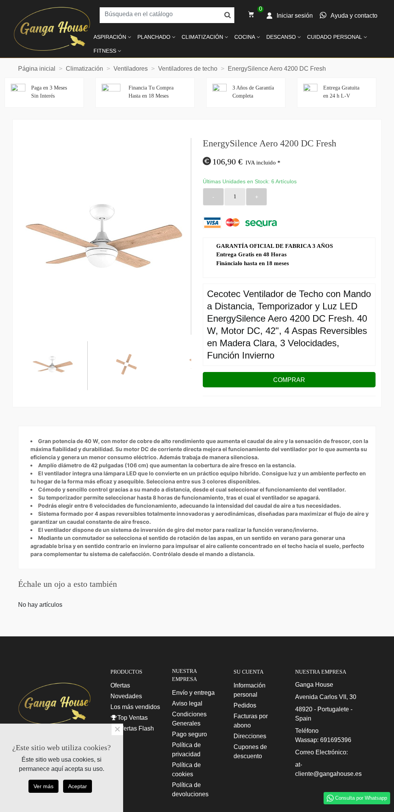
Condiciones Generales (189, 719)
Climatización (202, 37)
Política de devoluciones (190, 789)
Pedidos (245, 705)
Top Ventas (132, 717)
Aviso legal (187, 703)
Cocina (244, 37)
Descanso (281, 37)
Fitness (104, 51)
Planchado (153, 37)
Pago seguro (189, 734)
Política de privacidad (186, 749)
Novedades (126, 696)
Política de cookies (186, 769)
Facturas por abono (251, 721)
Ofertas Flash (135, 728)
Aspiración (109, 37)
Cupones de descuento (250, 751)
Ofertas (120, 685)
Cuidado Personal (334, 37)
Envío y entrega (193, 692)
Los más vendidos (135, 707)
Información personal (249, 690)
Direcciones (250, 736)
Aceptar (77, 786)
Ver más (43, 786)
